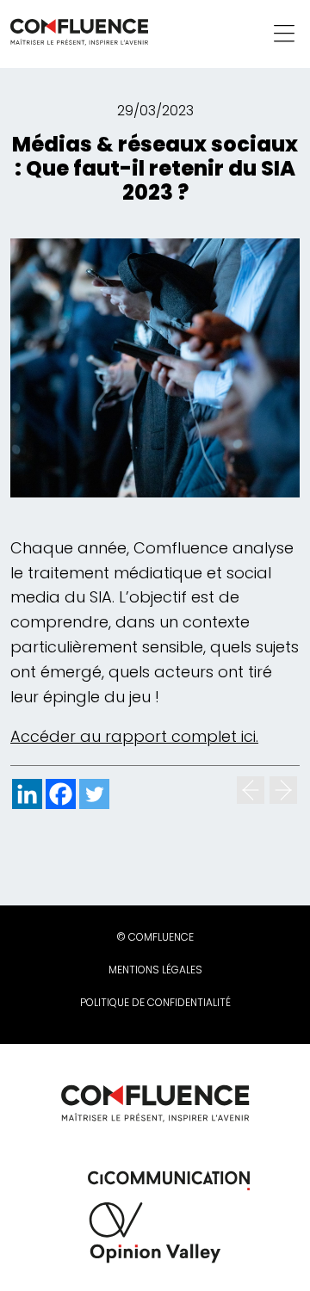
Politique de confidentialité (155, 1002)
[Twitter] (94, 794)
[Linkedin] (27, 794)
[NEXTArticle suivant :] (283, 790)
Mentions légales (155, 969)
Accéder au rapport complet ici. (134, 736)
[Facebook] (61, 794)
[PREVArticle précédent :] (250, 790)
